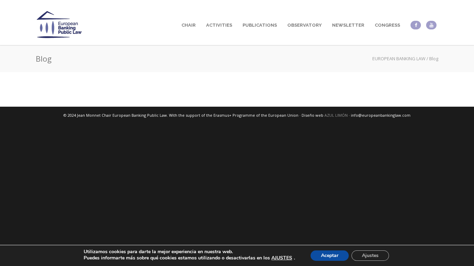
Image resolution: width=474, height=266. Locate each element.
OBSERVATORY (304, 25)
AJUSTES (281, 258)
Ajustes (370, 255)
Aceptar (329, 255)
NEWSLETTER (348, 25)
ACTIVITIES (219, 25)
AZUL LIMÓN (336, 115)
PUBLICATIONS (260, 25)
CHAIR (188, 25)
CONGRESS (387, 25)
